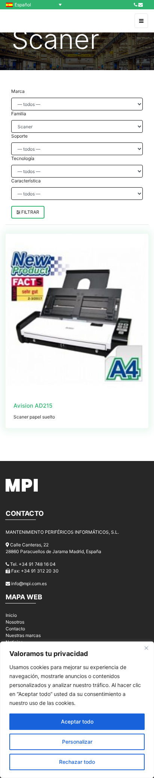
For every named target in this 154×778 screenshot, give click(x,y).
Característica (26, 180)
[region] (77, 709)
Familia (18, 113)
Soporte (19, 136)
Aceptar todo (77, 721)
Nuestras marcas (23, 635)
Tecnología (22, 158)
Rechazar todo (77, 762)
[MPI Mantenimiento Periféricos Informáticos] (22, 20)
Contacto (15, 628)
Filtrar (29, 212)
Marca (18, 91)
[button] (36, 4)
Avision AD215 (32, 405)
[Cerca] (146, 647)
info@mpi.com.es (29, 583)
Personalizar (77, 741)
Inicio (11, 615)
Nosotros (15, 622)
